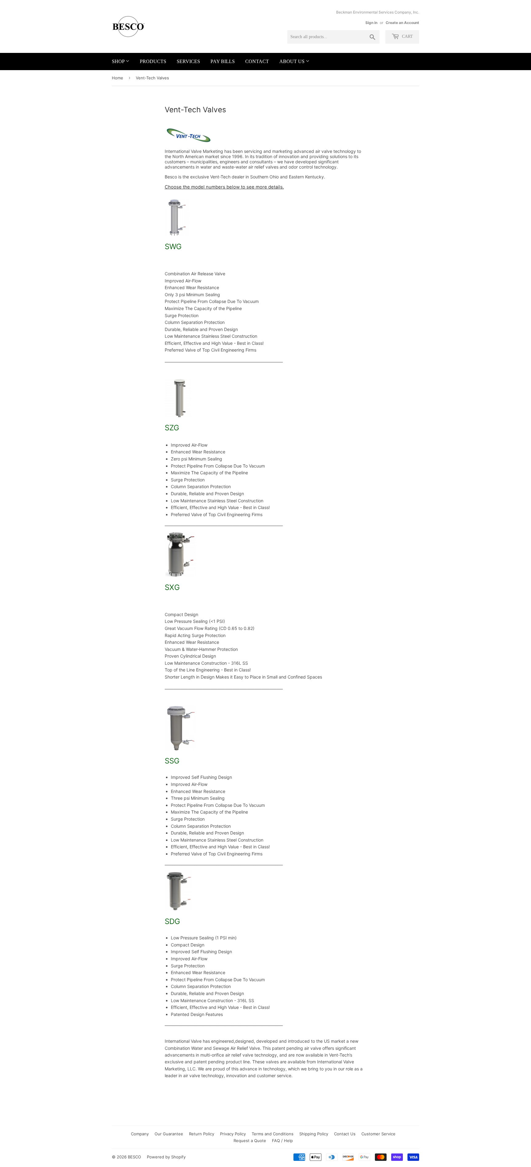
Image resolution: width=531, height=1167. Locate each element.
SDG (172, 921)
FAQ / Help (282, 1140)
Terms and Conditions (272, 1133)
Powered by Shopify (166, 1156)
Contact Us (345, 1133)
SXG (172, 587)
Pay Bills (222, 61)
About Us (292, 61)
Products (153, 61)
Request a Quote (250, 1140)
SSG (172, 760)
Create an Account (402, 22)
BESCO (134, 1156)
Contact (257, 61)
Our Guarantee (169, 1133)
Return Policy (201, 1133)
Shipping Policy (313, 1133)
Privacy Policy (233, 1133)
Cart (407, 36)
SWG (173, 246)
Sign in (371, 22)
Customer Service (378, 1133)
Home (117, 77)
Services (188, 61)
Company (140, 1133)
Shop (119, 61)
